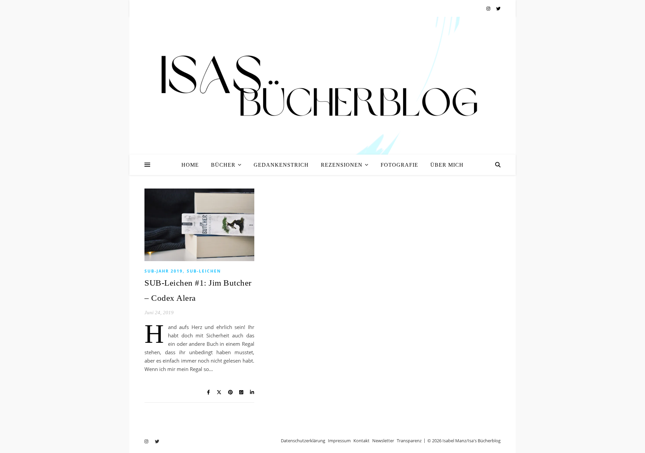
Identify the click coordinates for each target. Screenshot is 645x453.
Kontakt (361, 441)
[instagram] (488, 8)
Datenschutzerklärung (303, 441)
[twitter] (498, 8)
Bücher (223, 165)
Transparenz (409, 441)
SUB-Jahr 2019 (163, 271)
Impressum (339, 441)
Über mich (447, 165)
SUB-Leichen (204, 271)
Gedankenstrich (281, 165)
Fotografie (399, 165)
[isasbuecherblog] (322, 86)
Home (190, 165)
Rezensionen (341, 165)
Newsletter (383, 441)
